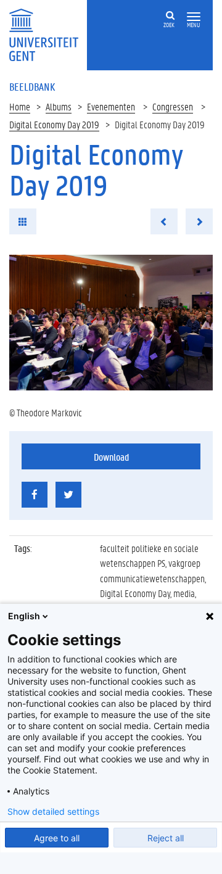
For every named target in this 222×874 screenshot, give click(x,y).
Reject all (165, 838)
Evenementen (111, 106)
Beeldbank (32, 86)
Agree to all (57, 838)
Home (19, 106)
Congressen (172, 106)
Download (111, 456)
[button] (194, 17)
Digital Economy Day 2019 (54, 124)
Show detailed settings (53, 812)
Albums (59, 106)
